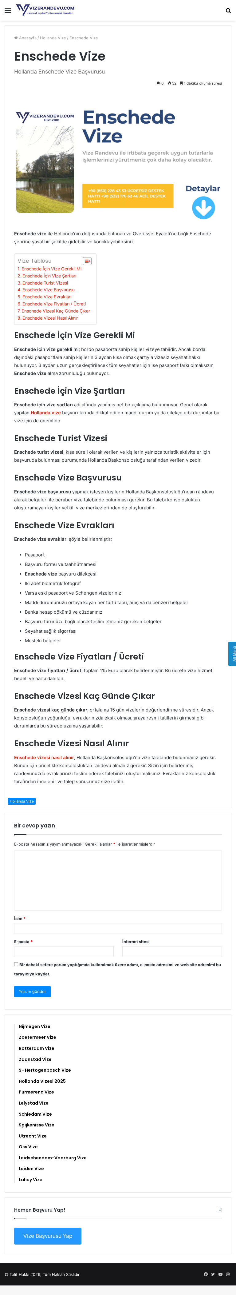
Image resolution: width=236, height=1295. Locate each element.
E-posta (23, 941)
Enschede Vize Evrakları (46, 296)
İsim (20, 918)
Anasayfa (27, 37)
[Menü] (8, 12)
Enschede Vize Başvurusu (48, 289)
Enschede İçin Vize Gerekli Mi (51, 268)
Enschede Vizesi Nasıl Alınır (50, 318)
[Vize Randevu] (45, 10)
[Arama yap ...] (228, 12)
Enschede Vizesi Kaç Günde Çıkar (56, 310)
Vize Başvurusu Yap (47, 1236)
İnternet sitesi (136, 941)
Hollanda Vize (53, 37)
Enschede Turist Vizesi (45, 282)
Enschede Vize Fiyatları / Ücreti (54, 303)
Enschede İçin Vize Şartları (49, 275)
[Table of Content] (87, 261)
